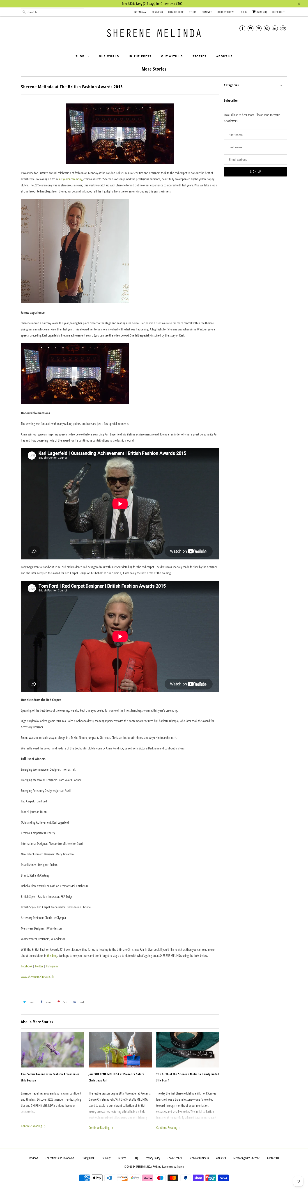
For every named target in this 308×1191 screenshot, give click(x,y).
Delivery (106, 1158)
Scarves (207, 12)
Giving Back (88, 1158)
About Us (224, 56)
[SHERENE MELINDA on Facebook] (242, 28)
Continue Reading (32, 1126)
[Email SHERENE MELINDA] (283, 28)
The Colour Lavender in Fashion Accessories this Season (50, 1077)
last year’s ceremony (70, 179)
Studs (193, 12)
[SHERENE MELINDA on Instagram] (267, 28)
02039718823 (226, 12)
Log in (243, 12)
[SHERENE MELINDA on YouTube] (250, 28)
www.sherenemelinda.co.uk (37, 976)
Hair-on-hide (176, 12)
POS (155, 1166)
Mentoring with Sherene (246, 1158)
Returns (122, 1158)
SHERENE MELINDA (142, 1166)
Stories (200, 56)
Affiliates (221, 1158)
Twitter (39, 966)
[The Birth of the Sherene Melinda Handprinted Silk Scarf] (187, 1049)
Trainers (157, 12)
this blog (52, 955)
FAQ (136, 1158)
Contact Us (273, 1158)
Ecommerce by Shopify (173, 1166)
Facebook (26, 966)
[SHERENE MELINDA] (154, 34)
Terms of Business (199, 1158)
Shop (80, 56)
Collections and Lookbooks (60, 1158)
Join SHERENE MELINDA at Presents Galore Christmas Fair (117, 1077)
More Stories (154, 69)
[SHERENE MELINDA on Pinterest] (259, 28)
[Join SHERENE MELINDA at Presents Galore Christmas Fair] (120, 1049)
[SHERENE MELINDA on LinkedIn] (275, 28)
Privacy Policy (152, 1158)
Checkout (278, 12)
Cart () (261, 12)
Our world (109, 56)
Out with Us (172, 56)
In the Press (140, 56)
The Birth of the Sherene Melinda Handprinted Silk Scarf (187, 1077)
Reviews (33, 1158)
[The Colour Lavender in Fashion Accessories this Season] (52, 1049)
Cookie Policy (175, 1158)
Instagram (140, 12)
